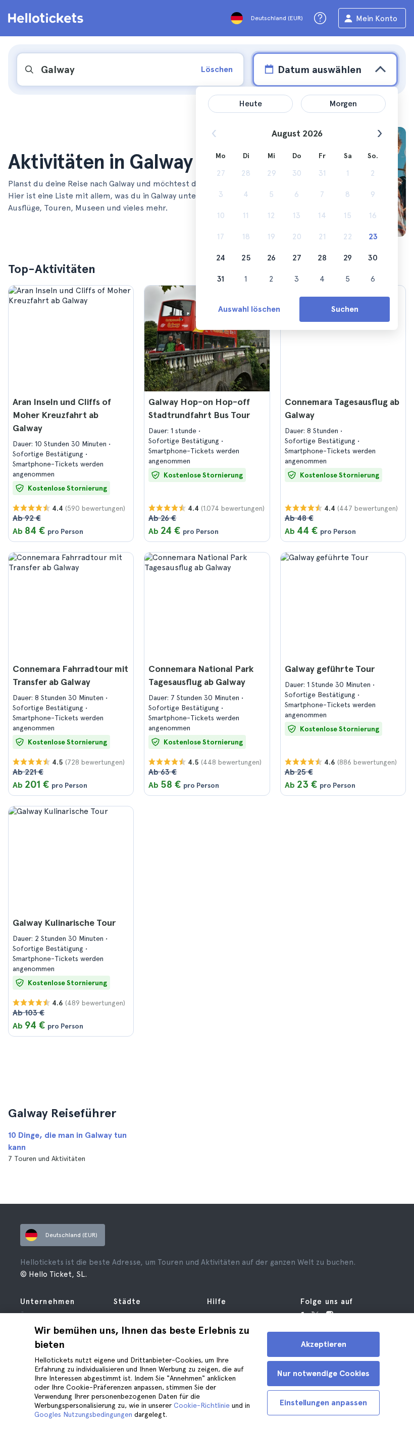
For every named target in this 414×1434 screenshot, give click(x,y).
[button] (71, 413)
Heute (250, 103)
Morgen (343, 103)
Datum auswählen (319, 69)
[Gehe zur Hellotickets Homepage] (47, 18)
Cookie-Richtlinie (202, 1405)
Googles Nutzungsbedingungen (83, 1414)
